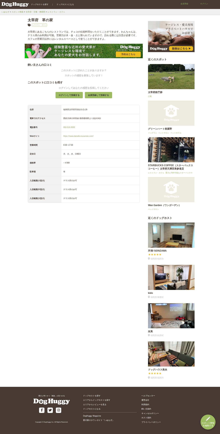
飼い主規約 (146, 409)
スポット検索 (17, 12)
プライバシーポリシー (151, 422)
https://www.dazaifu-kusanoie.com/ (78, 136)
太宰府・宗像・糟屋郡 (35, 12)
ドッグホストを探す (39, 4)
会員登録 (184, 4)
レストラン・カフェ (56, 12)
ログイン (204, 4)
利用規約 (145, 404)
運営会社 (145, 400)
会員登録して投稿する (98, 95)
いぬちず (5, 12)
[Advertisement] (84, 275)
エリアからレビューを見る (94, 404)
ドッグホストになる (65, 4)
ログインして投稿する (69, 95)
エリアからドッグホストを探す (96, 400)
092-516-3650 (69, 127)
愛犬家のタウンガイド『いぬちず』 (98, 420)
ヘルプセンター (148, 396)
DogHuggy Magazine (92, 416)
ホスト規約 (146, 418)
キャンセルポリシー (150, 413)
